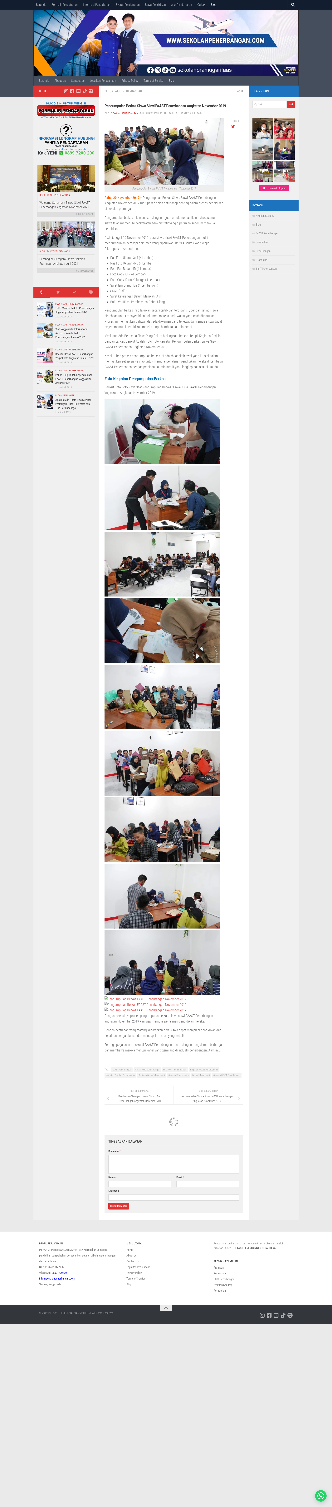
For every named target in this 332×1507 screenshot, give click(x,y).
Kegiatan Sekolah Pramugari (152, 1075)
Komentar (114, 1151)
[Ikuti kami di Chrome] (90, 91)
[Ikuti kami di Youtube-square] (78, 91)
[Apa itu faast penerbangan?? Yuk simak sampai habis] (284, 128)
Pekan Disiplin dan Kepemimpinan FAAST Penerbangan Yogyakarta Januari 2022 (73, 379)
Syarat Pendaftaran (128, 5)
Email (180, 1177)
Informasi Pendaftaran (96, 5)
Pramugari (68, 395)
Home (129, 1250)
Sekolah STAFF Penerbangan (226, 1075)
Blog (213, 5)
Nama (112, 1177)
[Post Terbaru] (41, 292)
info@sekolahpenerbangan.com (57, 1278)
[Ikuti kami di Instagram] (66, 91)
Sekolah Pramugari (201, 1075)
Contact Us (78, 80)
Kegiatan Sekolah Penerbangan (120, 1075)
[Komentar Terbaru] (74, 292)
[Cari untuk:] (269, 104)
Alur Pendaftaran (181, 5)
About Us (60, 80)
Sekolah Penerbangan (178, 1075)
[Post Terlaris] (58, 292)
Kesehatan (262, 242)
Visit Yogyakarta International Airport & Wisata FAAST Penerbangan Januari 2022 (71, 333)
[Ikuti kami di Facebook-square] (72, 91)
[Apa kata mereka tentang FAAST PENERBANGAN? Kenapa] (262, 128)
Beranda (41, 5)
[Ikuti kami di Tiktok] (84, 91)
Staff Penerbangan (266, 268)
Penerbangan (263, 251)
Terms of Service (153, 80)
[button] (321, 1496)
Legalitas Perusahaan (103, 80)
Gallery (201, 5)
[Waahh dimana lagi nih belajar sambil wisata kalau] (284, 171)
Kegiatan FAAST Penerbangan (204, 1069)
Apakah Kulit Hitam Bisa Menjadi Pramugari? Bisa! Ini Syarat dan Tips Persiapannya (73, 404)
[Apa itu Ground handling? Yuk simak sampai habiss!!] (262, 171)
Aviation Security (265, 216)
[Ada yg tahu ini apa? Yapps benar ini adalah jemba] (262, 149)
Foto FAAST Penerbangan (175, 1069)
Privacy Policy (129, 80)
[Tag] (90, 292)
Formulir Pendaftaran (65, 5)
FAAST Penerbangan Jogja (147, 1069)
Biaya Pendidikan (155, 5)
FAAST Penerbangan (128, 91)
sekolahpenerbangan (124, 113)
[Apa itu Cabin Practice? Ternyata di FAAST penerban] (284, 149)
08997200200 (59, 1273)
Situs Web (113, 1190)
